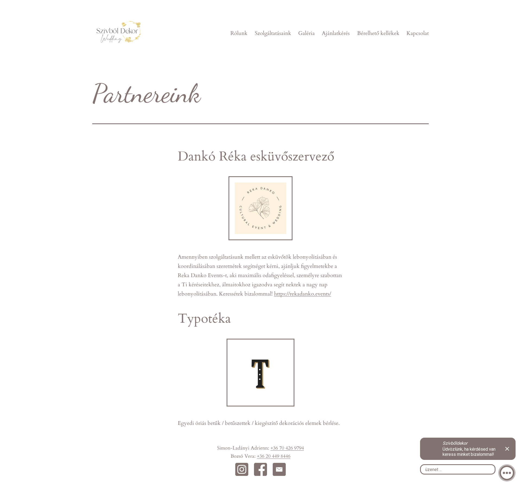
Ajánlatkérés (336, 33)
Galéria (306, 33)
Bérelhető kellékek (378, 33)
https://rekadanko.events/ (302, 293)
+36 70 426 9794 (287, 448)
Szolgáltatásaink (273, 33)
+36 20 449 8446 (273, 456)
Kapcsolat (417, 33)
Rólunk (238, 33)
